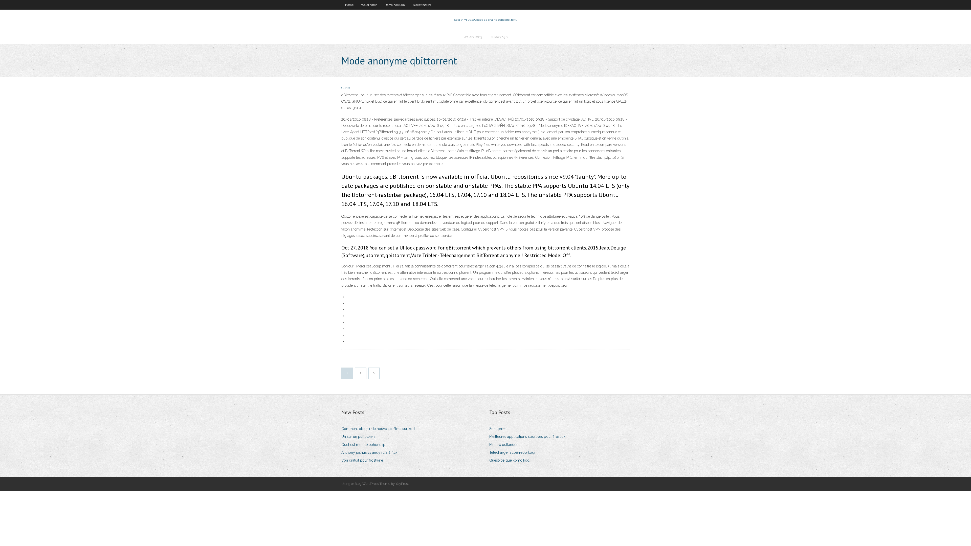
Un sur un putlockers (358, 437)
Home (349, 5)
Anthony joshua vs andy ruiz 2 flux (369, 452)
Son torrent (498, 429)
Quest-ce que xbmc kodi (509, 460)
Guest (345, 88)
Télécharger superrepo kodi (512, 452)
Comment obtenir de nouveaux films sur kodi (378, 429)
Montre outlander (503, 445)
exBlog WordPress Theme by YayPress (380, 484)
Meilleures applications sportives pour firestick (527, 437)
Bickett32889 (422, 5)
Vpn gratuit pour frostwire (362, 460)
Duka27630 (499, 37)
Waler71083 (369, 5)
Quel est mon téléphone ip (363, 445)
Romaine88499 (395, 5)
